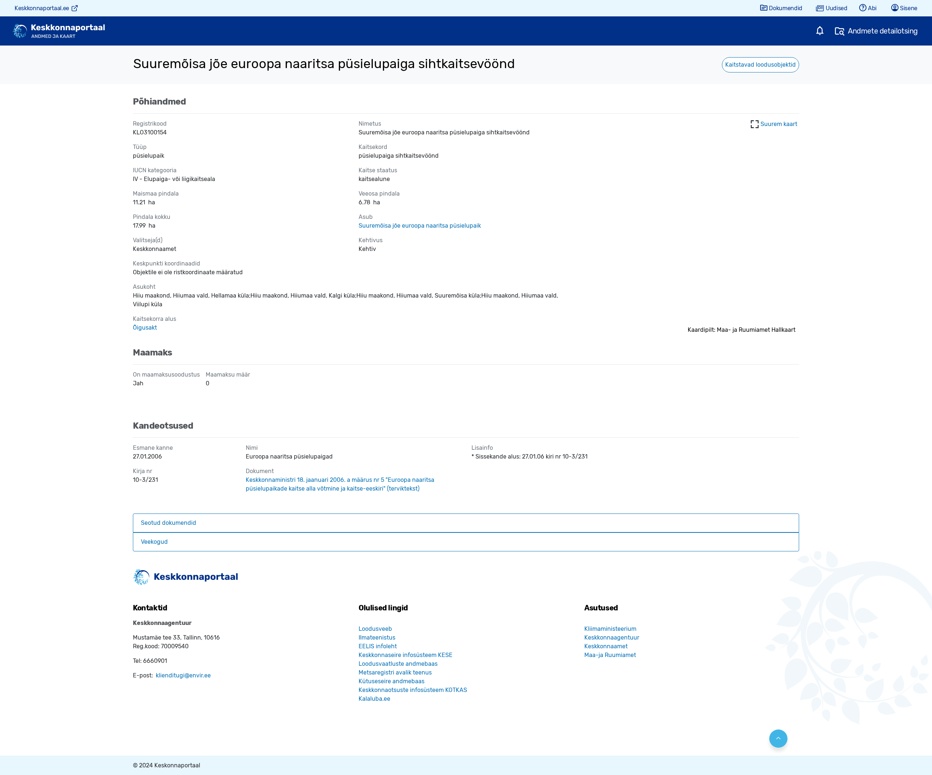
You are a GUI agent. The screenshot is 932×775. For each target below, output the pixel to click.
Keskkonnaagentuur (611, 637)
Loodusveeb (375, 628)
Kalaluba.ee (374, 698)
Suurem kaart (779, 124)
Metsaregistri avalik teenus (395, 672)
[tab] (466, 523)
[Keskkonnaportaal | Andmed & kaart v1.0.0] (58, 31)
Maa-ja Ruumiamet (610, 655)
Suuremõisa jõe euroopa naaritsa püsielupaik (420, 225)
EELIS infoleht (378, 646)
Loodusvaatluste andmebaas (398, 663)
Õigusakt (145, 327)
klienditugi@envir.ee (183, 675)
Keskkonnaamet (606, 646)
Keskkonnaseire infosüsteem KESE (406, 655)
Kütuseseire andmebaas (391, 681)
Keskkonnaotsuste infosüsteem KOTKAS (413, 690)
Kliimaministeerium (610, 628)
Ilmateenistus (377, 637)
